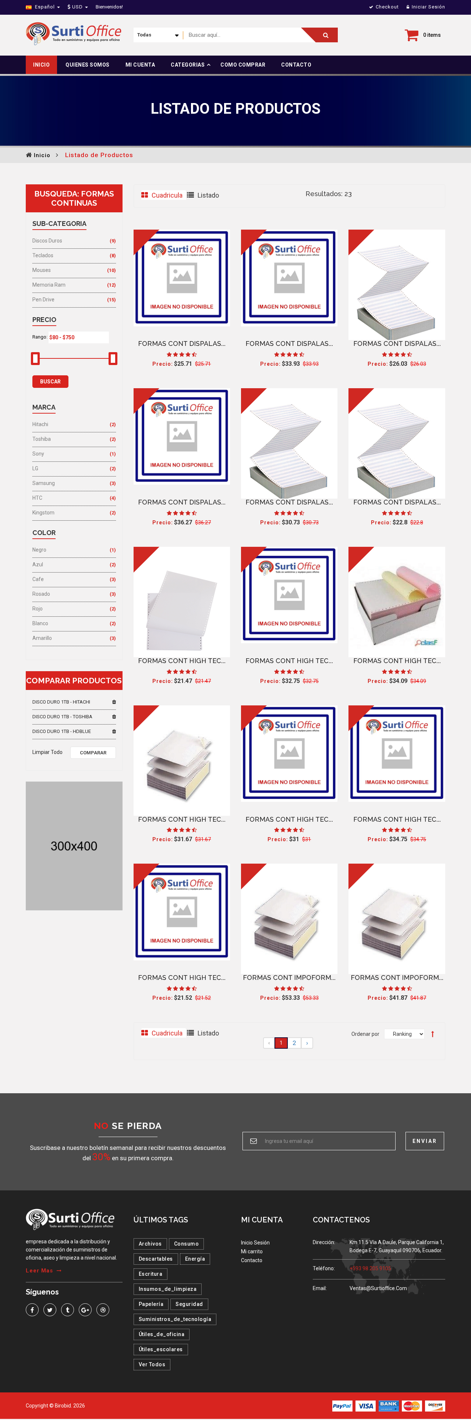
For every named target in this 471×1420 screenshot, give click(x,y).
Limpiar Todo (47, 752)
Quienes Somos (87, 65)
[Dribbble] (102, 1309)
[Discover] (435, 1406)
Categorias (188, 65)
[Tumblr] (67, 1309)
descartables (156, 1259)
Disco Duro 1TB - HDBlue (61, 731)
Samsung (43, 483)
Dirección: (324, 1242)
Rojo (37, 609)
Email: (320, 1288)
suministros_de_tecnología (175, 1319)
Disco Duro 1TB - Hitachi (61, 702)
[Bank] (389, 1406)
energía (195, 1259)
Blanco (40, 623)
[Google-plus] (85, 1309)
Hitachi (40, 424)
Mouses (41, 270)
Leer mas (39, 1270)
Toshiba (41, 439)
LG (35, 468)
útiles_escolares (161, 1349)
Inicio (41, 65)
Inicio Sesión (255, 1243)
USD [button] (77, 7)
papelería (151, 1304)
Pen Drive (43, 299)
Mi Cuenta (140, 65)
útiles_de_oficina (162, 1334)
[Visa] (365, 1406)
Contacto (296, 65)
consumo (186, 1244)
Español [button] (44, 7)
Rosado (41, 594)
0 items (432, 35)
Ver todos (152, 1364)
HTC (37, 498)
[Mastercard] (412, 1406)
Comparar (93, 752)
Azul (37, 564)
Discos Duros (47, 241)
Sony (38, 454)
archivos (150, 1244)
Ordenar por (365, 1034)
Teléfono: (324, 1268)
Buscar (50, 382)
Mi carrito (252, 1251)
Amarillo (42, 638)
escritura (151, 1274)
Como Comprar (242, 65)
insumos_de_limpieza (168, 1289)
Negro (39, 550)
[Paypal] (342, 1406)
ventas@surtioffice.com (378, 1288)
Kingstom (43, 513)
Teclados (42, 255)
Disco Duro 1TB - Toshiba (62, 716)
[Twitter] (49, 1309)
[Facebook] (32, 1309)
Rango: (39, 337)
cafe (38, 579)
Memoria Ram (48, 285)
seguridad (189, 1304)
